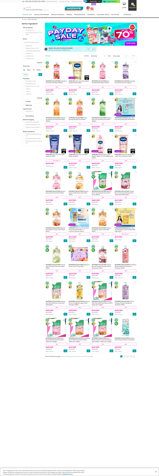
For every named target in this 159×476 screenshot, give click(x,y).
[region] (79, 472)
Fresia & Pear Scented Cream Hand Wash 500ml (55, 266)
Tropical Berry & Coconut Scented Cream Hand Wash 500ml (101, 266)
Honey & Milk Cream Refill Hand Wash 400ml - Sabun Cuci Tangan (102, 303)
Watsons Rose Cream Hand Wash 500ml (55, 192)
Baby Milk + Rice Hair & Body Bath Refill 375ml (125, 118)
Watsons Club (27, 14)
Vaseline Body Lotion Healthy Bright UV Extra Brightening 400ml (102, 156)
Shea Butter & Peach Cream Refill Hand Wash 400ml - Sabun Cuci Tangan (102, 339)
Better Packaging (28, 119)
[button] (132, 5)
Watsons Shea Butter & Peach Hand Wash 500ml (55, 229)
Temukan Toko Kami (64, 1)
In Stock (28, 101)
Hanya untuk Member (41, 14)
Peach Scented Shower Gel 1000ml (78, 118)
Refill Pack (29, 105)
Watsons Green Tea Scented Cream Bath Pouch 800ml (101, 192)
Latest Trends (27, 109)
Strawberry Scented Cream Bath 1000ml (56, 81)
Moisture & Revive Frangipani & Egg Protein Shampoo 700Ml (79, 303)
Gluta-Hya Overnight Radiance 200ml (78, 155)
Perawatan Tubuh (103, 14)
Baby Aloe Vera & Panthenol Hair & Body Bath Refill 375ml (125, 229)
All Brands (127, 14)
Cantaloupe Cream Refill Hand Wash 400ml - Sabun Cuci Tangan (79, 339)
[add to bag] (65, 93)
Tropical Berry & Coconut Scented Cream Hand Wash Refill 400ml (124, 192)
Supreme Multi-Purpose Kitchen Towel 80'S (125, 339)
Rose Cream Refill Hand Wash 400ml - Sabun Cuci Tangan (55, 339)
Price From (26, 66)
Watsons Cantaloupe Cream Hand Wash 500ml (101, 229)
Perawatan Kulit (79, 14)
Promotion (26, 78)
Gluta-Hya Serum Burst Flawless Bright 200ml (79, 81)
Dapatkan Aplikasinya (52, 1)
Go (40, 74)
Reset (25, 74)
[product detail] (56, 70)
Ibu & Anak (115, 14)
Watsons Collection (57, 14)
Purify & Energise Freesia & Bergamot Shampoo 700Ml (124, 303)
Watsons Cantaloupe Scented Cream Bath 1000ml (55, 119)
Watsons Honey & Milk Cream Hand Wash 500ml (78, 192)
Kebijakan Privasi (67, 474)
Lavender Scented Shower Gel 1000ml (125, 81)
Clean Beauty (30, 116)
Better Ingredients (29, 131)
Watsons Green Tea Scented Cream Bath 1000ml (101, 119)
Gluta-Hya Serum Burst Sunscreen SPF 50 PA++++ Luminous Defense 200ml (79, 229)
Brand (25, 39)
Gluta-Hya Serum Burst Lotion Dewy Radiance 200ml (125, 155)
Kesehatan (91, 14)
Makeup (69, 14)
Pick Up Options (28, 27)
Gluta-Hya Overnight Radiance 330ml (55, 155)
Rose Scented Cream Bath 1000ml (100, 81)
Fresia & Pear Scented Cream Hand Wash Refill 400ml (55, 303)
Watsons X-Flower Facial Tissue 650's (79, 265)
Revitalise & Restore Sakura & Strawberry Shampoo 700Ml (125, 266)
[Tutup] (156, 472)
